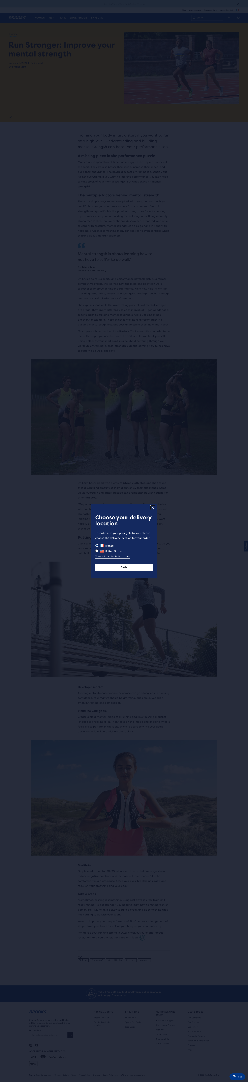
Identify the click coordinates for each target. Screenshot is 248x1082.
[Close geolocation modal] (153, 508)
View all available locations (112, 556)
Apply (124, 567)
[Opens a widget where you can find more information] (237, 1077)
